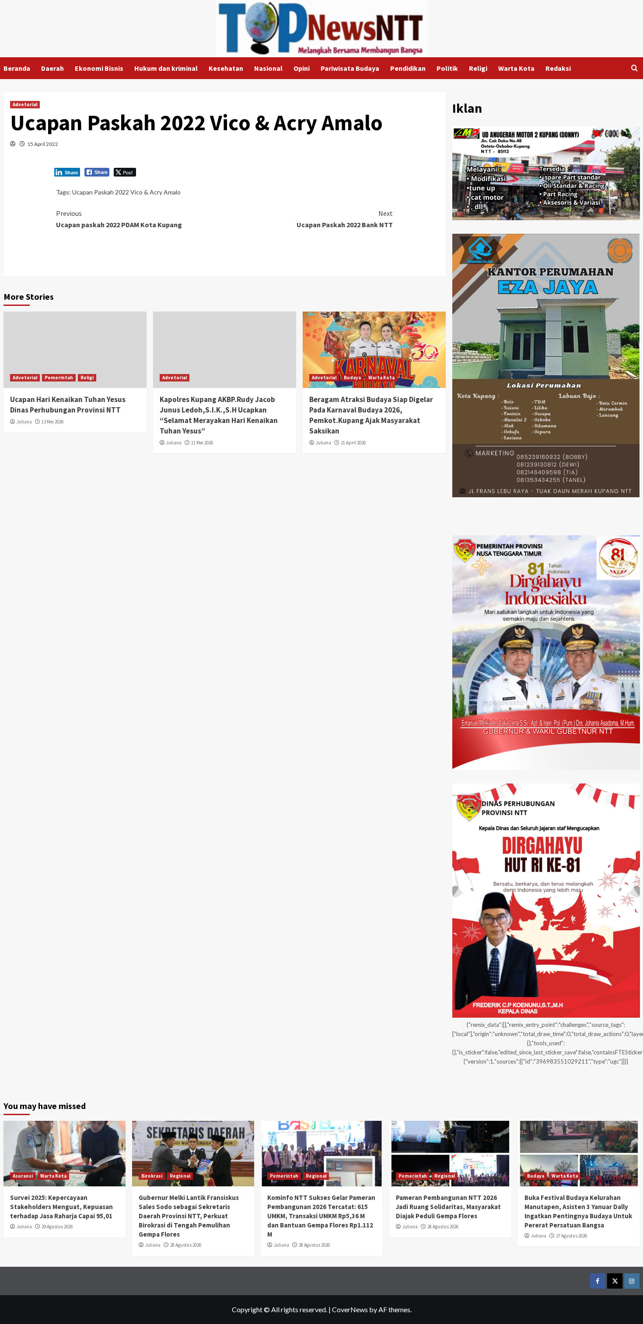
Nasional (268, 68)
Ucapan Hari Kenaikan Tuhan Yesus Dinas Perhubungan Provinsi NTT (68, 405)
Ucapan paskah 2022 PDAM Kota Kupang (119, 219)
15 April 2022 (42, 144)
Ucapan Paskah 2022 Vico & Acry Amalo (126, 192)
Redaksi (558, 68)
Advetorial (25, 104)
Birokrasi (151, 1176)
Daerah (52, 68)
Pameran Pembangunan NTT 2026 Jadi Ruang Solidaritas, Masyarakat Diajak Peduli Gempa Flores (448, 1206)
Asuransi (23, 1176)
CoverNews (350, 1309)
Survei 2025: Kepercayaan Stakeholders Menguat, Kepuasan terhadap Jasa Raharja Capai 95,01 (61, 1206)
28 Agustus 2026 (185, 1245)
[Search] (634, 68)
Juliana (24, 422)
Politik (447, 68)
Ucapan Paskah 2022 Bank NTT (345, 219)
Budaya (352, 377)
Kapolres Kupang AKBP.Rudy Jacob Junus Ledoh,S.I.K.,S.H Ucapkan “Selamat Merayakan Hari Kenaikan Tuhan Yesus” (219, 415)
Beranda (16, 68)
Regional (180, 1176)
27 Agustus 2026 (571, 1236)
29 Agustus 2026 (57, 1226)
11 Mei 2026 (202, 443)
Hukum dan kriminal (166, 68)
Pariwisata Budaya (350, 68)
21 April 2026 (353, 443)
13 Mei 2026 (52, 422)
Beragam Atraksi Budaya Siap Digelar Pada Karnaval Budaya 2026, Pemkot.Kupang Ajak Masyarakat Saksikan (371, 415)
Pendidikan (408, 68)
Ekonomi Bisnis (99, 68)
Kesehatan (226, 68)
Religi (478, 68)
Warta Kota (516, 68)
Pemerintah (59, 377)
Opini (302, 68)
